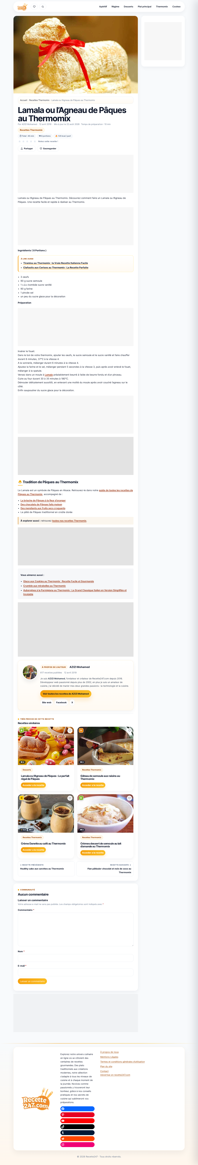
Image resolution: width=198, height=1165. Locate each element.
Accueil (23, 100)
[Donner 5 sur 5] (35, 141)
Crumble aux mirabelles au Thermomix (44, 585)
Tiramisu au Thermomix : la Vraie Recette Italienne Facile (55, 263)
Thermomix (162, 6)
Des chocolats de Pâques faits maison (41, 504)
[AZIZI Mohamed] (30, 672)
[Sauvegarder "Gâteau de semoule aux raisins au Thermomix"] (129, 730)
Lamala (49, 374)
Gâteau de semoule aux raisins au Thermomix (100, 777)
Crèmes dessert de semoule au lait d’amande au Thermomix (100, 845)
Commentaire (26, 910)
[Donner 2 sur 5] (23, 141)
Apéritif (103, 6)
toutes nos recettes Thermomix (69, 520)
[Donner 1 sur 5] (19, 141)
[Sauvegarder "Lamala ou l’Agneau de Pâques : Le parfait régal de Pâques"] (70, 730)
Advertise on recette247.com (115, 1074)
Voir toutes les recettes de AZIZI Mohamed (66, 693)
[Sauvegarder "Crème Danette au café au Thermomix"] (70, 798)
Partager (28, 148)
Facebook (61, 702)
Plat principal (144, 6)
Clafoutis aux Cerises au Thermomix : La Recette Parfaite (55, 267)
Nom (21, 951)
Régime (115, 6)
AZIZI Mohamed (80, 667)
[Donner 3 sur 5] (27, 141)
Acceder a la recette (33, 785)
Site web (46, 702)
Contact (104, 1071)
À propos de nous (109, 1052)
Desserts (128, 6)
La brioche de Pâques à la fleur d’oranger (43, 500)
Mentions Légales (109, 1057)
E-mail (22, 965)
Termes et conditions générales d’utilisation (122, 1061)
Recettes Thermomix (39, 100)
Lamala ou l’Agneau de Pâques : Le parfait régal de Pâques (45, 777)
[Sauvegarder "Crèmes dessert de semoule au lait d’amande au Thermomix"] (129, 798)
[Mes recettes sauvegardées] (34, 7)
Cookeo (176, 6)
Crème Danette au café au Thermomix (43, 843)
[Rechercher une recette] (42, 7)
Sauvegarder (49, 148)
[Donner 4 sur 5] (31, 141)
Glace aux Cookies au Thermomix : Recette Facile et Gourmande (58, 581)
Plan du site (106, 1066)
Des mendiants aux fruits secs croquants (43, 508)
